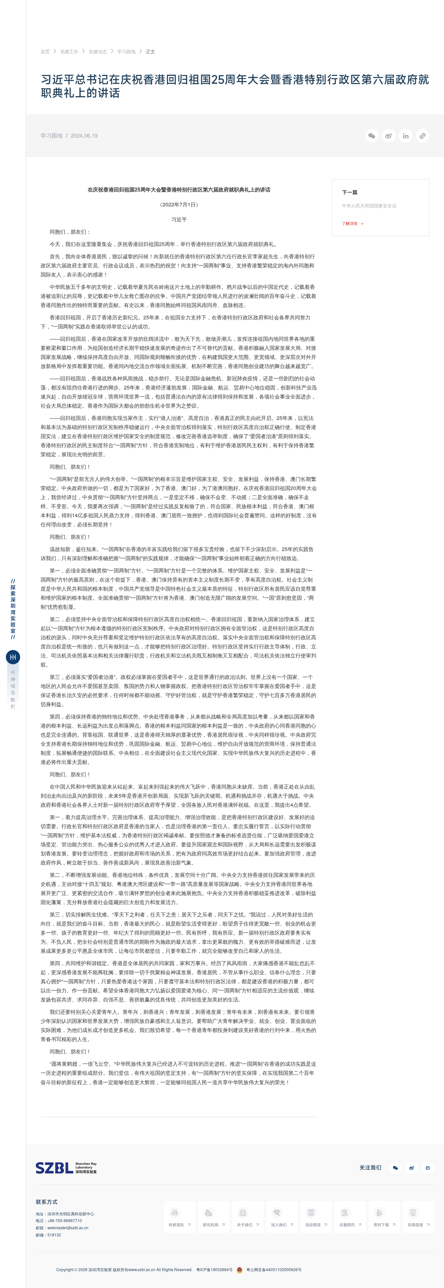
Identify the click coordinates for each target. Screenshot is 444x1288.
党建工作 (69, 51)
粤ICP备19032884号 (214, 1269)
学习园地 (126, 51)
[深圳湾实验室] (66, 1168)
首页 (45, 51)
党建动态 (98, 51)
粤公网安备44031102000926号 (274, 1269)
